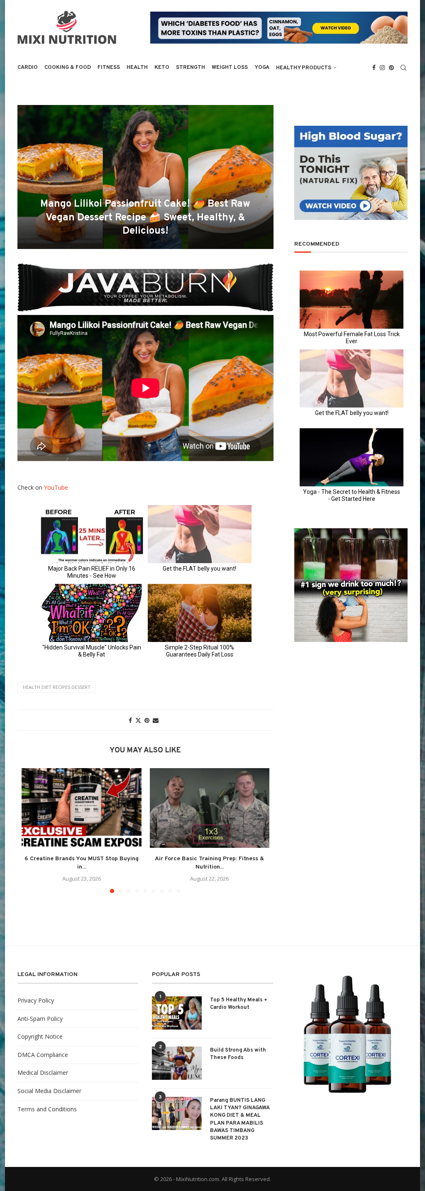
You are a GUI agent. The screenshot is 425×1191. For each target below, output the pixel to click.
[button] (33, 830)
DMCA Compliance (42, 1055)
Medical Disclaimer (42, 1072)
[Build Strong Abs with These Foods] (177, 1063)
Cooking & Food (67, 67)
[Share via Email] (156, 720)
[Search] (403, 68)
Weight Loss (230, 67)
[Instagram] (382, 68)
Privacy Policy (35, 1000)
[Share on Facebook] (130, 720)
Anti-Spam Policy (40, 1019)
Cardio (27, 67)
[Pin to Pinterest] (146, 720)
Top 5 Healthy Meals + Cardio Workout (238, 1004)
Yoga (261, 67)
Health (137, 67)
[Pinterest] (391, 68)
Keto (161, 67)
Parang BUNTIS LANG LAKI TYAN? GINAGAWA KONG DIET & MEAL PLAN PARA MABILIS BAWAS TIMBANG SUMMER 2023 (239, 1119)
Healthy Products (303, 68)
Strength (190, 67)
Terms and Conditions (47, 1109)
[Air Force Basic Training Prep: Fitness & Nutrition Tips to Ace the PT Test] (210, 808)
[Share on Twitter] (138, 720)
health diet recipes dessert (56, 687)
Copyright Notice (40, 1036)
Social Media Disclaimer (49, 1091)
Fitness (109, 67)
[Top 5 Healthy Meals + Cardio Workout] (177, 1013)
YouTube (56, 487)
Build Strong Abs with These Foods (238, 1054)
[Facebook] (374, 68)
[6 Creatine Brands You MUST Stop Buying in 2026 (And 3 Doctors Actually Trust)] (82, 808)
